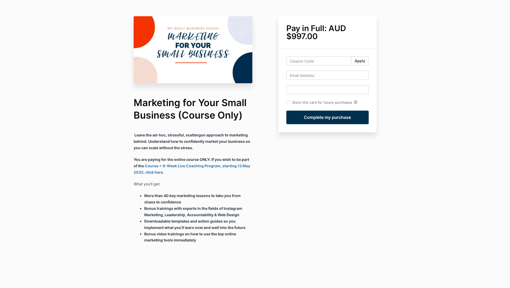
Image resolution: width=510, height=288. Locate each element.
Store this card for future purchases (325, 102)
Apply (360, 61)
